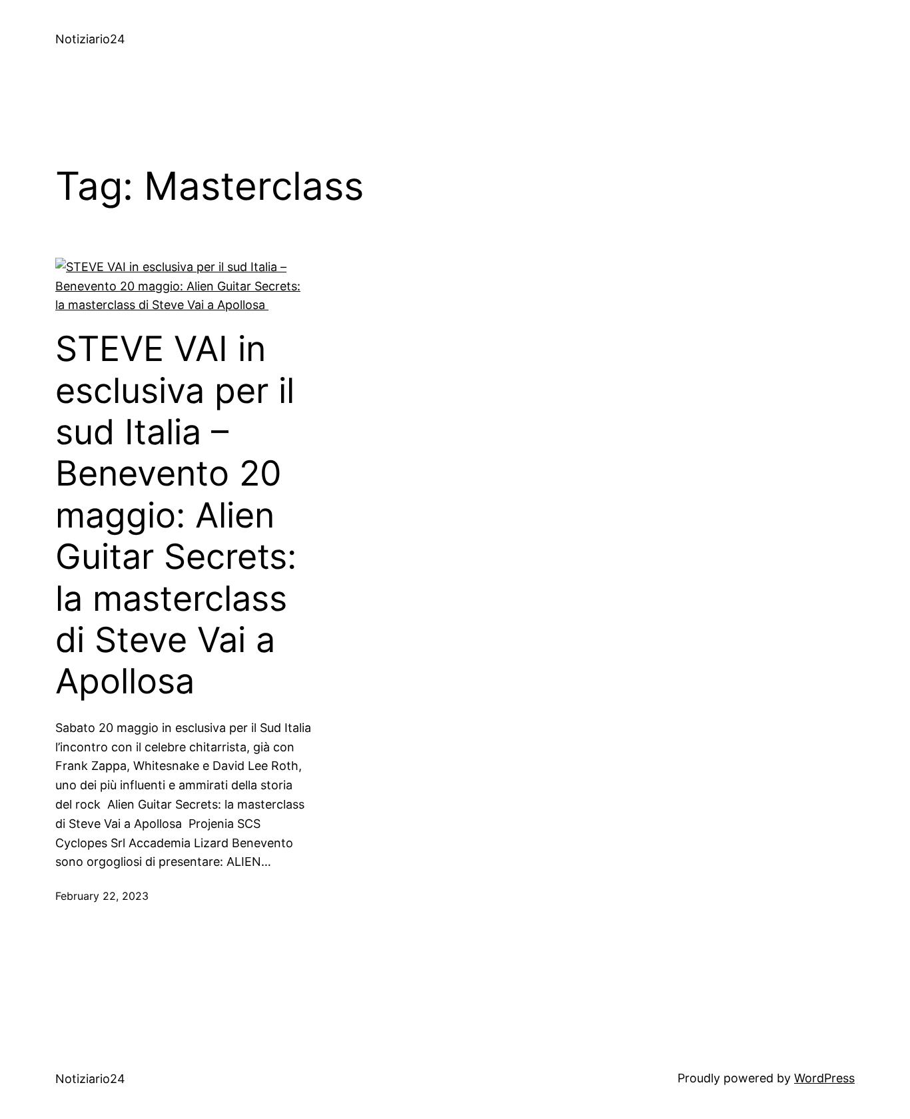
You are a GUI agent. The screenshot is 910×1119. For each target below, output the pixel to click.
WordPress (824, 1078)
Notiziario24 (90, 39)
